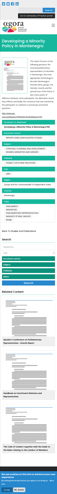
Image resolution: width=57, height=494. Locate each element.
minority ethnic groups (18, 216)
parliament (12, 206)
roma (9, 220)
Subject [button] (6, 264)
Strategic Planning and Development (25, 148)
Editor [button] (6, 276)
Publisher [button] (7, 270)
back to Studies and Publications (19, 231)
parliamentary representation (22, 213)
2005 (8, 173)
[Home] (14, 27)
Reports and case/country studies (24, 137)
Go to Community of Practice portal (36, 16)
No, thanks (19, 490)
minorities (11, 209)
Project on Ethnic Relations (20, 163)
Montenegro (9, 195)
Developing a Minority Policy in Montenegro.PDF (27, 127)
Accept (7, 490)
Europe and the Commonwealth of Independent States (27, 184)
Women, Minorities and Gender (22, 152)
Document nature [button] (11, 258)
